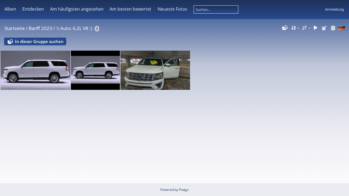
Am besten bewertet (130, 9)
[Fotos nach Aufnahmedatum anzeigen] (333, 27)
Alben (10, 9)
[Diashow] (315, 27)
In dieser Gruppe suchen (39, 41)
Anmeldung (334, 9)
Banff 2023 (40, 28)
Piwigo (184, 189)
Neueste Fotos (172, 9)
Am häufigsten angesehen (77, 9)
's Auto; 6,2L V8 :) (74, 28)
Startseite (14, 28)
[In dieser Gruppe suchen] (284, 27)
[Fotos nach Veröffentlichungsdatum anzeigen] (324, 27)
